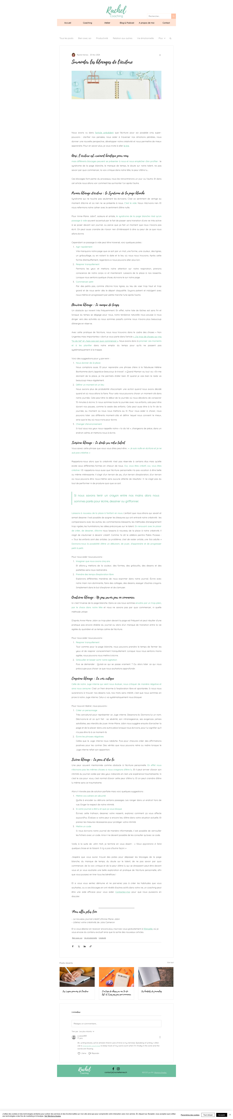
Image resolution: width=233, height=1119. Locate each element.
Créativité (102, 938)
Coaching (84, 1073)
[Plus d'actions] (159, 54)
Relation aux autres (122, 38)
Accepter (221, 1115)
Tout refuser (208, 1115)
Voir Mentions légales (52, 1116)
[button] (87, 23)
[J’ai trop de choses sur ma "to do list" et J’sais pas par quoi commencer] (116, 977)
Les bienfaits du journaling (151, 991)
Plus (161, 38)
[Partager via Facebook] (73, 946)
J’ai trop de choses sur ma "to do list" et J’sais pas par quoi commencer (116, 993)
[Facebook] (113, 1069)
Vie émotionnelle (145, 38)
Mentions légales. (160, 1072)
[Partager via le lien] (90, 946)
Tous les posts (66, 38)
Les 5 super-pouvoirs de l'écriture (75, 991)
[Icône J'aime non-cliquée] (79, 1053)
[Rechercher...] (173, 16)
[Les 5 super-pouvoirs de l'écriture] (77, 977)
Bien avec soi (84, 38)
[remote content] (116, 114)
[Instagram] (118, 1069)
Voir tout (170, 962)
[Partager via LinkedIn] (84, 946)
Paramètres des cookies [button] (190, 1115)
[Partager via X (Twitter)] (79, 946)
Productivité (102, 38)
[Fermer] (230, 1115)
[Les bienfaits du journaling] (155, 977)
